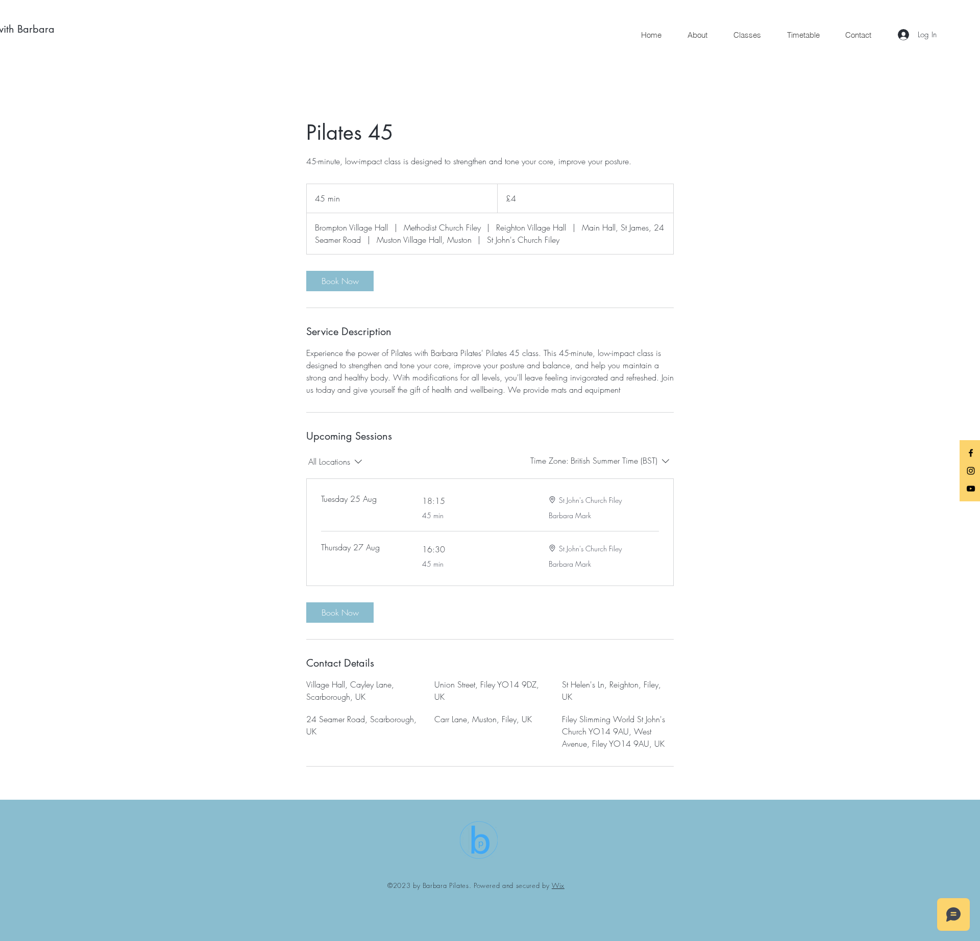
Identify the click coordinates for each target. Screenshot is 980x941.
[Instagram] (971, 471)
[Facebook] (971, 453)
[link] (340, 281)
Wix (558, 885)
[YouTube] (971, 489)
